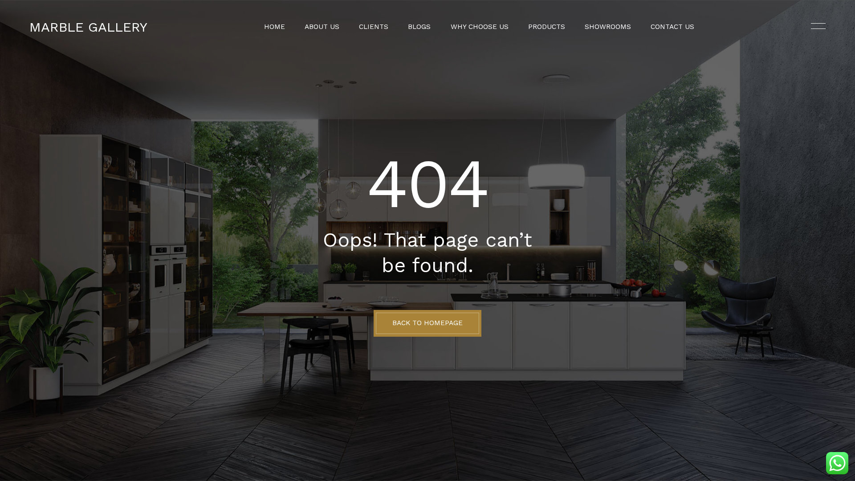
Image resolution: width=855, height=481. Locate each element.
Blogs (419, 27)
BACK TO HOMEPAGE (427, 323)
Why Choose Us (480, 27)
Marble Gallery (88, 27)
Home (274, 27)
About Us (322, 27)
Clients (373, 27)
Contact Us (672, 27)
